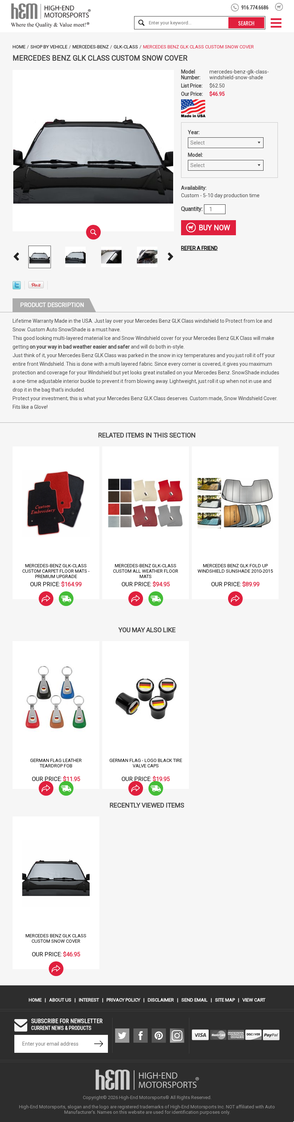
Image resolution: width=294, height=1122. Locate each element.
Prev (16, 256)
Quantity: (192, 208)
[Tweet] (17, 287)
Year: (194, 132)
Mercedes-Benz (90, 46)
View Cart (253, 1000)
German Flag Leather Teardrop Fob (56, 763)
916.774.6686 (255, 7)
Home (19, 46)
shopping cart (279, 7)
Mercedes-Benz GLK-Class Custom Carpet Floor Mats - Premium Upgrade (56, 571)
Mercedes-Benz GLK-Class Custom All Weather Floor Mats (145, 571)
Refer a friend (199, 248)
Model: (195, 155)
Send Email (194, 1000)
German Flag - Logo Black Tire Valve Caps (145, 763)
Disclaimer (161, 1000)
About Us (60, 1000)
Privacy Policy (123, 1000)
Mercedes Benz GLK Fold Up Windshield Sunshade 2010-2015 (235, 568)
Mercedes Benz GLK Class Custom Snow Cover (55, 938)
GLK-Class (126, 46)
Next (170, 256)
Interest (89, 1000)
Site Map (225, 1000)
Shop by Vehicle (48, 46)
